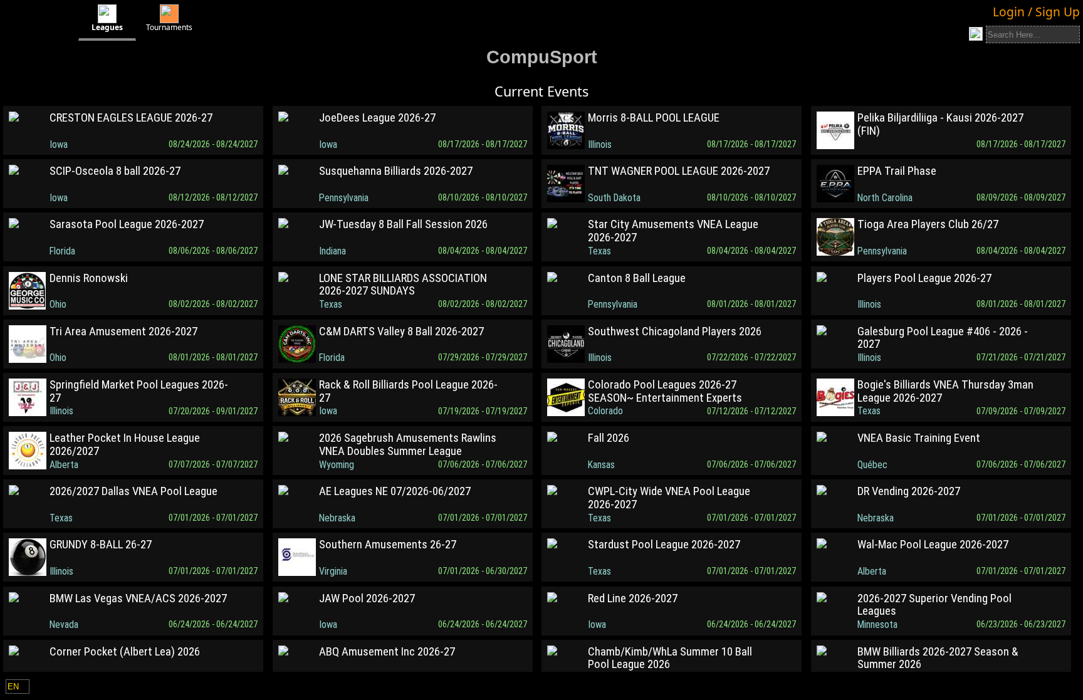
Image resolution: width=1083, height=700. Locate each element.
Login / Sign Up (1036, 11)
